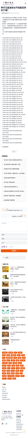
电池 (17, 365)
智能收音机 (9, 357)
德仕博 (22, 368)
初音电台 (4, 391)
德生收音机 (4, 395)
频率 (20, 357)
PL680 (4, 365)
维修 (14, 378)
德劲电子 (4, 387)
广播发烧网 (3, 13)
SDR (10, 363)
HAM (4, 373)
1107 (13, 368)
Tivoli (12, 370)
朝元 (22, 365)
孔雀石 (20, 352)
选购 (8, 373)
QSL (21, 370)
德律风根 (13, 355)
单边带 (10, 352)
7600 (20, 363)
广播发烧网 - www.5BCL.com (16, 432)
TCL (4, 357)
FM (21, 373)
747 (9, 368)
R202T (17, 376)
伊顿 (4, 370)
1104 (18, 368)
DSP (15, 352)
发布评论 (14, 251)
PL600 (4, 368)
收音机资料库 (5, 393)
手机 (17, 373)
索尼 (17, 370)
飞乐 (15, 357)
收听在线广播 (19, 415)
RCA (19, 355)
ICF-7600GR (11, 376)
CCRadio (5, 363)
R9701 (4, 378)
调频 (18, 360)
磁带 (4, 360)
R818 (22, 376)
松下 (8, 360)
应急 (13, 373)
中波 (4, 355)
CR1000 (22, 360)
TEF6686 (5, 352)
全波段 (4, 376)
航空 (8, 370)
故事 (8, 355)
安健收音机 (4, 397)
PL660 (12, 360)
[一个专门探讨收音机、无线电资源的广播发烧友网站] (8, 3)
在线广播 (4, 389)
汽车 (9, 365)
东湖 (24, 357)
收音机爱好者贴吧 (6, 399)
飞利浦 (14, 363)
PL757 (9, 378)
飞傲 (23, 355)
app (13, 365)
